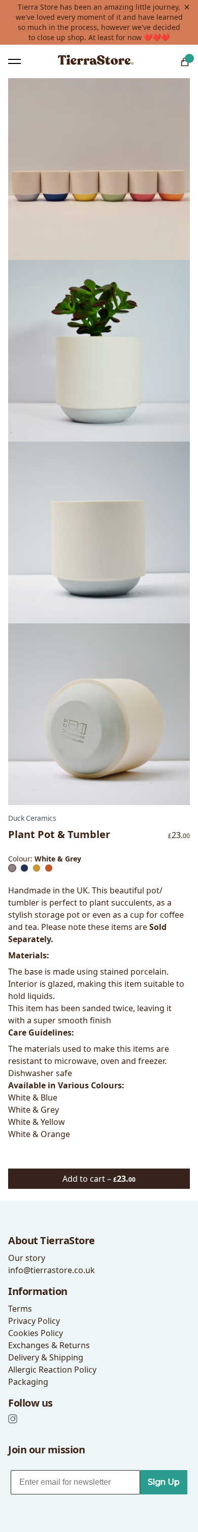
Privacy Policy (34, 1320)
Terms (20, 1308)
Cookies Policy (35, 1333)
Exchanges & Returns (49, 1345)
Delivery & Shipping (45, 1357)
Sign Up (164, 1482)
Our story (26, 1257)
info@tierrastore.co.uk (51, 1270)
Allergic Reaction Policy (52, 1369)
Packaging (28, 1381)
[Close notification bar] (187, 7)
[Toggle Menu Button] (14, 61)
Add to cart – (99, 1178)
